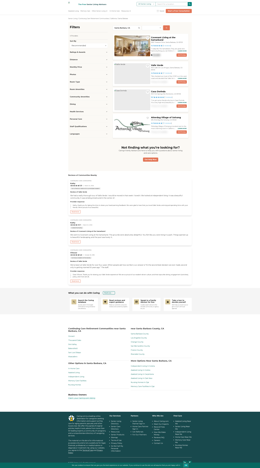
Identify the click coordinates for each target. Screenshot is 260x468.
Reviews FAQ (159, 437)
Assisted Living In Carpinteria (142, 374)
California (113, 18)
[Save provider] (147, 38)
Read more (75, 212)
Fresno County (137, 350)
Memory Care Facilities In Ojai (142, 386)
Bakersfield (72, 348)
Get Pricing (182, 55)
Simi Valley (72, 344)
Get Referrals (137, 432)
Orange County (137, 342)
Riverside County (138, 354)
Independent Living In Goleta (143, 366)
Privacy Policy (116, 443)
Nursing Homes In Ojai (140, 382)
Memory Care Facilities (77, 381)
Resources (115, 432)
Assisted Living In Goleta (140, 370)
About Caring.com (161, 421)
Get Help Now (151, 160)
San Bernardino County (140, 346)
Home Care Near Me (183, 437)
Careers (157, 440)
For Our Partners (139, 435)
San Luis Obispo (74, 352)
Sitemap (114, 437)
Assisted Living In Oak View (141, 378)
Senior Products (117, 435)
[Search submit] (166, 27)
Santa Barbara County (140, 334)
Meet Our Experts (161, 424)
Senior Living (72, 18)
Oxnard (71, 336)
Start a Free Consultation (179, 11)
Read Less (107, 293)
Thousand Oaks (74, 340)
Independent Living (76, 377)
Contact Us (158, 443)
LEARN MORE (182, 51)
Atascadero (72, 357)
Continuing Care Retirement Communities (94, 18)
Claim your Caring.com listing (81, 398)
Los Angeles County (139, 338)
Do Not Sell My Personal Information (117, 448)
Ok (186, 465)
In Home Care (73, 368)
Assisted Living (74, 373)
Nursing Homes (74, 385)
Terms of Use (87, 450)
